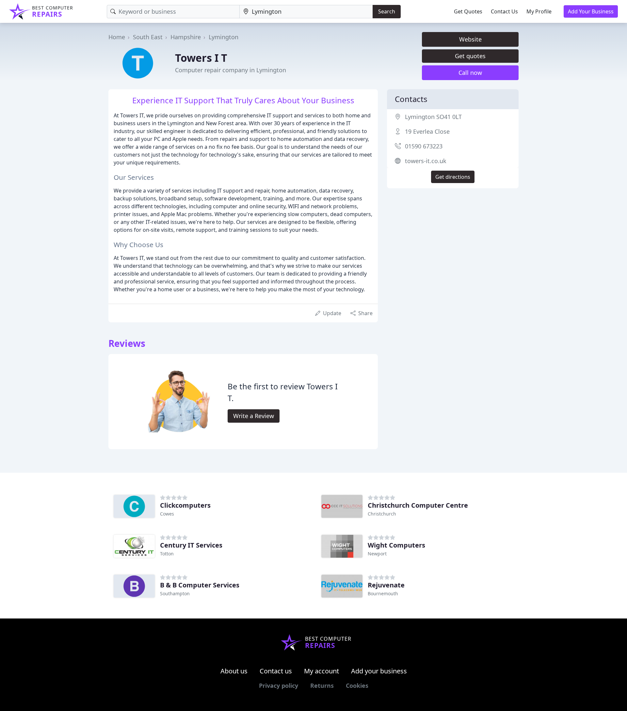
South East (148, 37)
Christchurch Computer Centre (418, 505)
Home (116, 37)
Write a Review (253, 416)
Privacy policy (278, 685)
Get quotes (470, 56)
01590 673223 (423, 146)
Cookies (357, 685)
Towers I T (201, 58)
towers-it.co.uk (425, 161)
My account (321, 671)
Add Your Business (591, 11)
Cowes (167, 514)
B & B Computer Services (199, 585)
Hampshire (185, 37)
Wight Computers (396, 545)
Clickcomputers (185, 505)
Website (470, 39)
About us (234, 671)
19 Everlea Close (427, 131)
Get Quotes (468, 11)
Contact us (276, 671)
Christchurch (382, 514)
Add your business (379, 671)
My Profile (539, 11)
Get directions (452, 176)
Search (386, 11)
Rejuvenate (386, 585)
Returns (322, 685)
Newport (377, 553)
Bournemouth (383, 593)
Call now (470, 72)
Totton (167, 553)
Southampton (175, 593)
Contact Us (504, 11)
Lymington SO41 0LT (433, 117)
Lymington (223, 37)
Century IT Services (191, 545)
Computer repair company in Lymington (230, 70)
